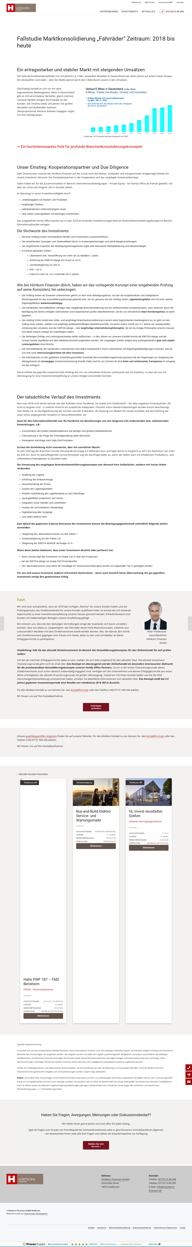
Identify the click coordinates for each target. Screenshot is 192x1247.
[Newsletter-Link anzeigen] (188, 1081)
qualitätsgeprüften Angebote (41, 736)
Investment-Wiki (165, 2)
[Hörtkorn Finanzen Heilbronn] (21, 8)
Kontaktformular (80, 689)
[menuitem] (109, 11)
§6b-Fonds (150, 2)
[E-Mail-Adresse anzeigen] (188, 1074)
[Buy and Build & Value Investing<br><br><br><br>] (2, 623)
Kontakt (180, 2)
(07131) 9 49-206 (167, 1179)
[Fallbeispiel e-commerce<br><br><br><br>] (190, 623)
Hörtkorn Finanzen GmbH (115, 1179)
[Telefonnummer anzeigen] (188, 1067)
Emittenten (136, 2)
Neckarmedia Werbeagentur (36, 1214)
